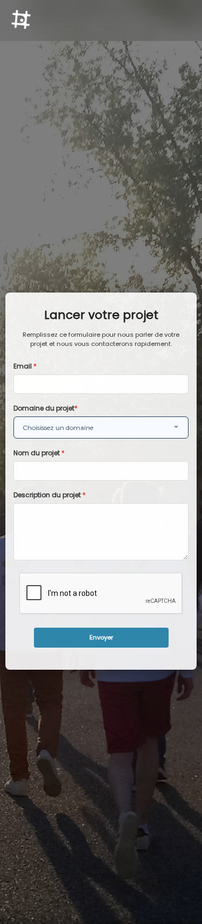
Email (25, 366)
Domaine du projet (45, 408)
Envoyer (101, 637)
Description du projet (49, 494)
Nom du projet (39, 452)
